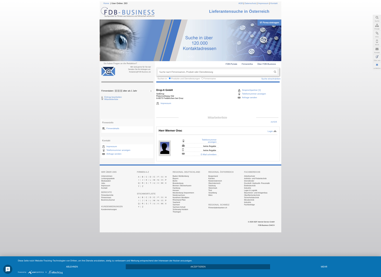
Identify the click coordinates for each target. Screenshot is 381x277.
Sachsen (176, 205)
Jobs (103, 183)
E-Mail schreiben (209, 154)
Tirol (210, 190)
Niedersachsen (179, 195)
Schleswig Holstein (180, 209)
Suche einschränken (271, 79)
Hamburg (176, 188)
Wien (210, 195)
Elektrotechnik (250, 186)
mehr (324, 266)
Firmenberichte (107, 195)
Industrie (247, 188)
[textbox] (215, 72)
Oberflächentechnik (252, 195)
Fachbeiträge (249, 205)
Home (106, 3)
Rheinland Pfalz (179, 200)
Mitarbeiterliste (111, 99)
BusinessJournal (108, 200)
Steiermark (212, 188)
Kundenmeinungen (109, 209)
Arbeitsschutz (249, 176)
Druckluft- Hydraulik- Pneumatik (257, 183)
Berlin (175, 181)
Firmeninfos (247, 64)
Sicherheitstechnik (251, 198)
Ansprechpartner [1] (251, 90)
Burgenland (213, 176)
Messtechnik (249, 200)
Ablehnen (72, 266)
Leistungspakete (108, 178)
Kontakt (274, 3)
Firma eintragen (271, 22)
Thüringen (177, 212)
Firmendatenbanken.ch (217, 208)
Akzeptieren (198, 266)
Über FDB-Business (266, 64)
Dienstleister (249, 181)
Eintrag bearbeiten (113, 97)
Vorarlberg (212, 193)
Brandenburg (178, 183)
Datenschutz (250, 3)
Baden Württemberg (181, 176)
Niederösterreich (215, 181)
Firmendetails (112, 128)
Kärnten (211, 178)
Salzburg (212, 186)
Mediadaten (106, 181)
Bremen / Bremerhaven (182, 186)
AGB (240, 3)
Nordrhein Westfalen (181, 198)
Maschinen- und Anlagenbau (255, 193)
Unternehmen (106, 176)
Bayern (175, 178)
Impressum (263, 3)
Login (270, 131)
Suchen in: (162, 79)
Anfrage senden (113, 154)
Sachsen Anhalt (179, 207)
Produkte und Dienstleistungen (185, 79)
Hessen (176, 190)
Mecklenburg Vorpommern (183, 193)
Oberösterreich (214, 183)
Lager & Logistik (250, 190)
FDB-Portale (231, 64)
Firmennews (106, 198)
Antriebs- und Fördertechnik (255, 178)
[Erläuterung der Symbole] (151, 90)
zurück (274, 122)
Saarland (176, 202)
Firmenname (210, 79)
